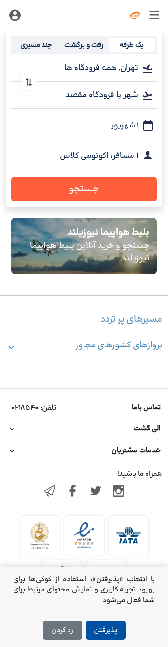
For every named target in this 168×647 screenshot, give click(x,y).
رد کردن (62, 630)
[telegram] (49, 492)
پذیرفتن (105, 630)
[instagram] (119, 492)
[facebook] (72, 492)
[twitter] (96, 492)
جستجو (84, 189)
